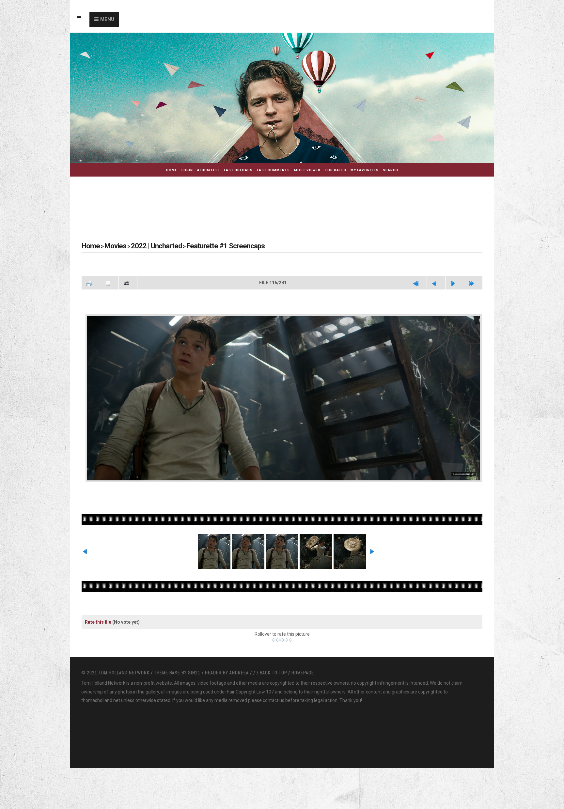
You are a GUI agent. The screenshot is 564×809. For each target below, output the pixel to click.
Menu (107, 19)
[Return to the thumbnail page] (90, 282)
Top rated (335, 170)
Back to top (273, 671)
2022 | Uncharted (143, 245)
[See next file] (454, 282)
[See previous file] (436, 282)
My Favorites (365, 170)
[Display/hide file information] (109, 282)
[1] (274, 638)
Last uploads (238, 170)
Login (187, 170)
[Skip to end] (473, 282)
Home (171, 170)
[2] (278, 638)
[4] (286, 638)
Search (390, 170)
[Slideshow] (127, 282)
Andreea (239, 671)
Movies (110, 245)
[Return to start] (417, 282)
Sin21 (195, 671)
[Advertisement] (282, 201)
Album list (208, 170)
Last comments (273, 170)
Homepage (302, 671)
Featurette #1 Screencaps (199, 245)
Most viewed (307, 170)
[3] (282, 638)
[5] (291, 638)
